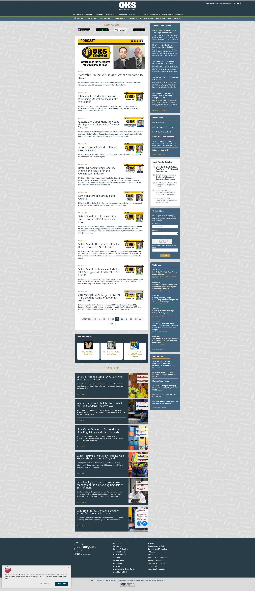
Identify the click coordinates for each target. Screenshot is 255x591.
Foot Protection (141, 402)
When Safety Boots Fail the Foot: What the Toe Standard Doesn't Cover (99, 404)
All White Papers (159, 408)
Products (142, 14)
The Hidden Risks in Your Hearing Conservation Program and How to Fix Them (165, 341)
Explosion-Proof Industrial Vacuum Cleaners (135, 354)
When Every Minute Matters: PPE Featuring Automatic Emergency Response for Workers (164, 287)
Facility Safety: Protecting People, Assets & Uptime (164, 273)
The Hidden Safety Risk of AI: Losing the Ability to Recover (163, 62)
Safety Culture (142, 376)
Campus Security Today (156, 546)
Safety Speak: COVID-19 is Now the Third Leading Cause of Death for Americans (99, 297)
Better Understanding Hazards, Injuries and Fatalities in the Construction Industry (96, 170)
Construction (104, 18)
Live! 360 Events (119, 552)
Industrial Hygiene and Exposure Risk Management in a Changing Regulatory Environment (100, 485)
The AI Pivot (117, 566)
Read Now (81, 394)
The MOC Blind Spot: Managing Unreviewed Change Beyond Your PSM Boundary (165, 388)
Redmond (116, 558)
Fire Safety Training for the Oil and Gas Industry (165, 396)
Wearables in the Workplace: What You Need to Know (110, 76)
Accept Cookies (61, 583)
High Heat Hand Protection (88, 353)
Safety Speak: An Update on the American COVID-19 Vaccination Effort (97, 219)
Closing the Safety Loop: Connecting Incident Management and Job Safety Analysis (165, 300)
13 (99, 319)
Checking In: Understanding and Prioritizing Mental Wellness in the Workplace (98, 99)
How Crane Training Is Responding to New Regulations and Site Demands (98, 430)
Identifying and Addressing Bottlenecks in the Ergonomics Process (163, 374)
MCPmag (151, 552)
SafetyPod (81, 18)
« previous (86, 319)
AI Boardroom (118, 543)
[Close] (68, 567)
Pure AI (150, 555)
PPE (169, 18)
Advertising (166, 14)
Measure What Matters (160, 381)
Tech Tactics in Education (157, 563)
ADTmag (151, 543)
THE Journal (152, 566)
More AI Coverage (159, 111)
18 (122, 319)
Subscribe (179, 14)
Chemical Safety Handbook (162, 127)
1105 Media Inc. (100, 580)
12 (95, 319)
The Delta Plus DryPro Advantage (111, 353)
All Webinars (157, 349)
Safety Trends (141, 379)
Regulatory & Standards (141, 408)
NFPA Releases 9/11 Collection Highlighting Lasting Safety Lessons (166, 185)
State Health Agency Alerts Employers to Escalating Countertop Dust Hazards (166, 177)
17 (117, 319)
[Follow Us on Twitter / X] (240, 3)
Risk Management (142, 381)
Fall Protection (146, 18)
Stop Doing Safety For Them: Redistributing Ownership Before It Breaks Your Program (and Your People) (165, 326)
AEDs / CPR (92, 18)
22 (140, 319)
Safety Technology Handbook (163, 137)
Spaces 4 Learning (155, 560)
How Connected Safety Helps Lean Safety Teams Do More (163, 46)
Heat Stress (160, 18)
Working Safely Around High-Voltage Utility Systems (163, 312)
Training (177, 18)
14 (104, 319)
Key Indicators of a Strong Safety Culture (97, 197)
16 (113, 319)
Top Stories (76, 14)
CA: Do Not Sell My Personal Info (154, 580)
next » (111, 324)
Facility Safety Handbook (161, 132)
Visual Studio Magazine (156, 569)
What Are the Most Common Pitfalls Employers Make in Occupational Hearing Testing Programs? (163, 364)
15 (108, 319)
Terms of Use (138, 580)
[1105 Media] (82, 554)
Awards (132, 14)
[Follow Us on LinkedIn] (238, 3)
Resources (154, 14)
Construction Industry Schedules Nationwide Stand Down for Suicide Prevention (166, 192)
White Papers (110, 14)
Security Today (118, 560)
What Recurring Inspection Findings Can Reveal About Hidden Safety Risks (100, 457)
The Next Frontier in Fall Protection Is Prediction (165, 78)
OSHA (138, 435)
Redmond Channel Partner (158, 558)
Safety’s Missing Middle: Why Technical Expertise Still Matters (100, 378)
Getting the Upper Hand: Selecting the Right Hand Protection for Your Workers (98, 124)
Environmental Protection (157, 549)
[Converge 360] (85, 547)
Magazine (88, 14)
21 (136, 319)
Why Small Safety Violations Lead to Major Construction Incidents (98, 512)
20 (131, 319)
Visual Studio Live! (120, 572)
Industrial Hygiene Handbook (163, 150)
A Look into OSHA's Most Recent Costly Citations (97, 148)
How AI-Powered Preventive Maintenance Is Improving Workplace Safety (162, 96)
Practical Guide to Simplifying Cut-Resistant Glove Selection (165, 402)
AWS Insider (117, 546)
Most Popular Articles (162, 162)
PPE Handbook (158, 123)
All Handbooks (158, 154)
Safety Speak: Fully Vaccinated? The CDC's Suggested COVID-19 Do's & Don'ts (99, 272)
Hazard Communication (141, 519)
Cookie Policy (126, 580)
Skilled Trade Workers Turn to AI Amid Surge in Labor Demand (164, 32)
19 (126, 319)
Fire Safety (133, 18)
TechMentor (117, 563)
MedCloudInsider (119, 555)
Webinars (99, 14)
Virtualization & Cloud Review (124, 569)
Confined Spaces (119, 18)
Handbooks (122, 14)
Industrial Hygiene (140, 482)
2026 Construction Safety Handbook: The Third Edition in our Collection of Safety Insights (164, 143)
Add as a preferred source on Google (219, 3)
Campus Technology (120, 549)
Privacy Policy (167, 238)
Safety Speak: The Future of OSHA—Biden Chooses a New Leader (99, 245)
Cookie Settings (45, 583)
